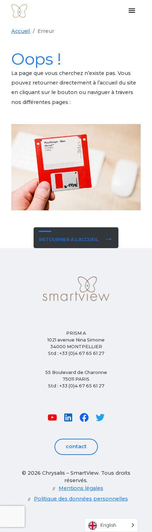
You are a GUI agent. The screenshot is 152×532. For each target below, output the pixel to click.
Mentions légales (81, 488)
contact (76, 446)
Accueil (20, 31)
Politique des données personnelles (81, 499)
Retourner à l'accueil (69, 239)
